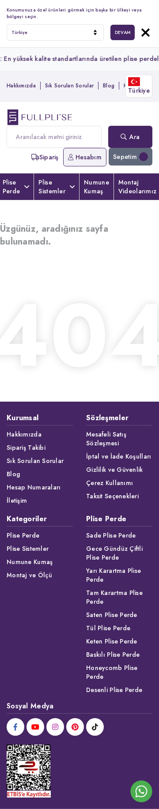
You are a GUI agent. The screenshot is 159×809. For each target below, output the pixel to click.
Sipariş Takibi (26, 447)
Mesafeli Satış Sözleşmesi (106, 439)
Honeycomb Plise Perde (111, 672)
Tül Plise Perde (108, 628)
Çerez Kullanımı (109, 482)
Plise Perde (23, 535)
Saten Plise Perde (111, 614)
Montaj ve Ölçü (29, 575)
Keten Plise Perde (111, 641)
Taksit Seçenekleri (112, 496)
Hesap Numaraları (34, 487)
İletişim (17, 500)
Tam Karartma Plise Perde (114, 597)
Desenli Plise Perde (114, 689)
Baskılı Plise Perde (113, 654)
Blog (108, 86)
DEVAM (122, 32)
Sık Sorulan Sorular (69, 86)
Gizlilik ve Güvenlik (114, 469)
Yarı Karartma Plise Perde (113, 575)
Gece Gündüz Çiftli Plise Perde (114, 553)
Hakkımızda (21, 86)
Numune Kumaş (96, 187)
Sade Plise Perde (111, 535)
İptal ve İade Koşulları (118, 456)
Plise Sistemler (51, 187)
